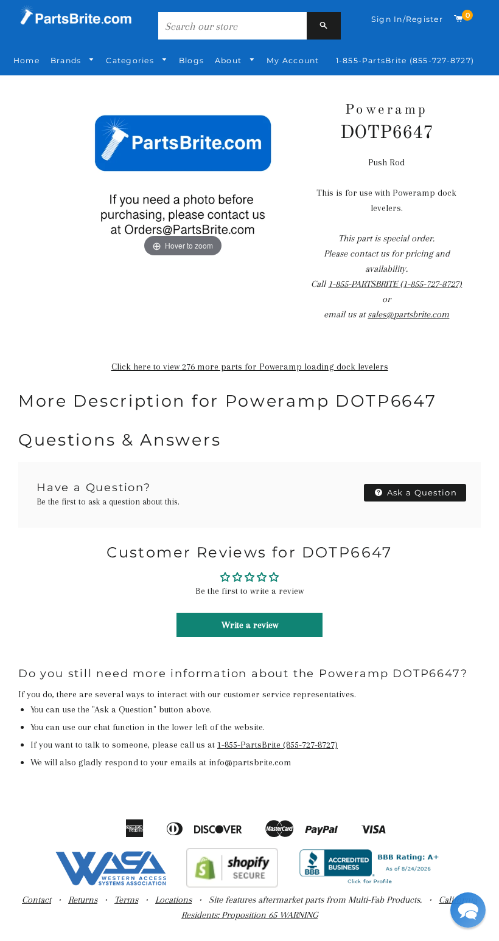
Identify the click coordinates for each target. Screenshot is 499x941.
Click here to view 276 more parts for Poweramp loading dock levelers (249, 366)
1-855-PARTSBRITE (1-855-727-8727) (395, 283)
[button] (468, 910)
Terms (126, 899)
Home (26, 60)
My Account (293, 60)
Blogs (191, 60)
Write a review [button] (250, 624)
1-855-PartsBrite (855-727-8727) (405, 60)
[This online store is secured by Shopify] (232, 884)
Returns (82, 899)
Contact (36, 899)
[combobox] (232, 26)
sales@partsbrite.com (408, 314)
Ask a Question (421, 492)
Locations (173, 899)
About (229, 60)
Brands (67, 60)
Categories (131, 60)
